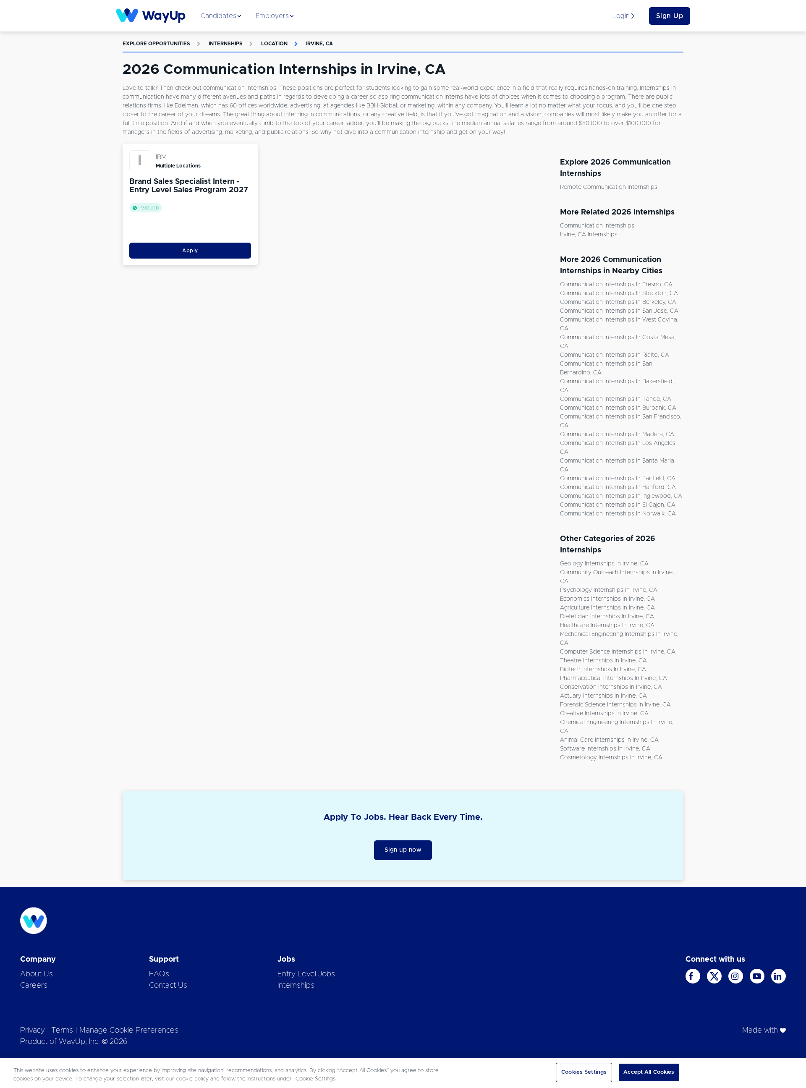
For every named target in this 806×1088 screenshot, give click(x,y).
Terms (62, 1030)
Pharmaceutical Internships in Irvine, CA (613, 678)
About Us (36, 974)
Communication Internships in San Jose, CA (619, 311)
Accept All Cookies (648, 1072)
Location (274, 43)
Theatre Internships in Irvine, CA (603, 661)
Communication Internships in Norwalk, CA (618, 514)
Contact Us (168, 985)
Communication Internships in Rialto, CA (614, 355)
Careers (33, 985)
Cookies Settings (584, 1072)
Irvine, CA (319, 43)
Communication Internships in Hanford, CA (618, 487)
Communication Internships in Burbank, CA (618, 408)
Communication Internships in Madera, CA (617, 434)
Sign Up (669, 16)
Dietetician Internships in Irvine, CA (607, 617)
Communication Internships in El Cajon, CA (617, 505)
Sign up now (403, 850)
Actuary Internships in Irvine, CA (603, 696)
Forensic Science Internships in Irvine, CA (615, 705)
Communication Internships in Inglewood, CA (621, 496)
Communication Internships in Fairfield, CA (617, 478)
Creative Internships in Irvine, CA (604, 714)
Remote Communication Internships (608, 187)
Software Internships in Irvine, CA (605, 749)
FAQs (159, 974)
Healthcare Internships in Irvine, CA (607, 625)
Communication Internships (597, 226)
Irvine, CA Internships (589, 235)
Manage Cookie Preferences (128, 1030)
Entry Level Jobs (306, 974)
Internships (226, 43)
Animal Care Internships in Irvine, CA (609, 740)
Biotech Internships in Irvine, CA (603, 669)
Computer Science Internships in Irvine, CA (617, 652)
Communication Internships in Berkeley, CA (618, 302)
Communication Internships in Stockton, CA (619, 293)
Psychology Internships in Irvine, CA (608, 590)
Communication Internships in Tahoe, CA (615, 399)
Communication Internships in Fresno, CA (616, 285)
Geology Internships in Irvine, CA (604, 564)
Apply (190, 250)
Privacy (32, 1030)
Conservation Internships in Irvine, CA (611, 687)
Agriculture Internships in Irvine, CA (607, 608)
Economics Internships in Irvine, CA (607, 599)
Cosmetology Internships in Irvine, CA (611, 758)
